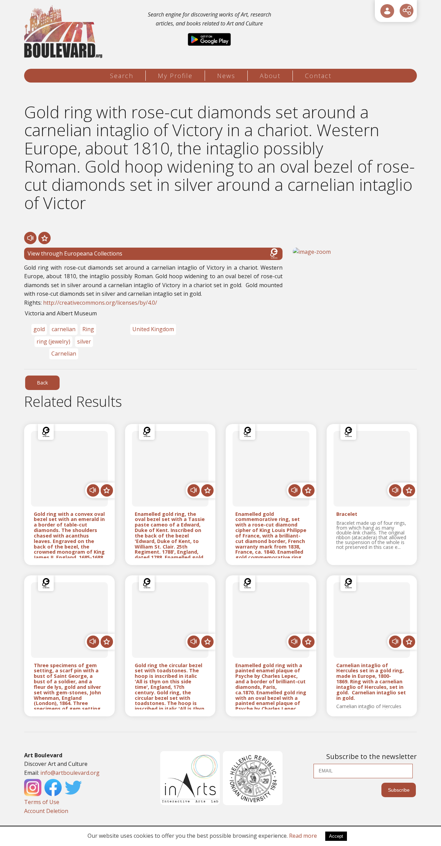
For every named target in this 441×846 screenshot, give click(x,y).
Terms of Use (41, 802)
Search (121, 76)
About (270, 76)
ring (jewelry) (53, 341)
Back (42, 382)
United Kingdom (153, 329)
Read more (303, 835)
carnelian (63, 329)
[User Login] (387, 11)
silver (84, 341)
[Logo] (64, 31)
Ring (88, 329)
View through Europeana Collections (75, 253)
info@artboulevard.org (70, 773)
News (226, 76)
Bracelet (346, 514)
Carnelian (63, 353)
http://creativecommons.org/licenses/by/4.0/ (100, 302)
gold (39, 329)
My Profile (175, 76)
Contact (318, 76)
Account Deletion (46, 811)
